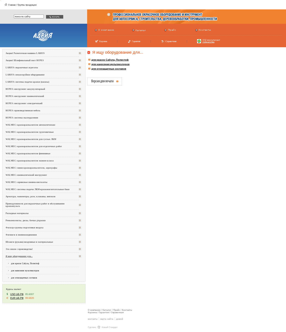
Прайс (116, 310)
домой (119, 319)
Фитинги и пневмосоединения (21, 234)
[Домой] (6, 4)
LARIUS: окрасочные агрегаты (22, 67)
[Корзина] (97, 42)
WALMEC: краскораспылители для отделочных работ (34, 146)
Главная (12, 5)
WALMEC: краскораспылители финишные (28, 153)
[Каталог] (133, 31)
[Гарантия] (129, 42)
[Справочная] (163, 42)
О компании (94, 310)
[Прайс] (165, 31)
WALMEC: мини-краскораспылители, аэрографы (31, 168)
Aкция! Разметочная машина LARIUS (25, 53)
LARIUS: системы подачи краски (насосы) (27, 82)
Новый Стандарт (110, 327)
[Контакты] (196, 31)
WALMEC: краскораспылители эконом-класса (30, 160)
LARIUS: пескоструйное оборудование (25, 74)
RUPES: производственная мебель (23, 110)
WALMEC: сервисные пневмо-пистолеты (26, 182)
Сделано (92, 327)
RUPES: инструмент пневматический (25, 96)
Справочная (171, 41)
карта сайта (106, 319)
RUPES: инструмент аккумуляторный (25, 89)
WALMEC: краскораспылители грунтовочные (30, 132)
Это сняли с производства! (19, 249)
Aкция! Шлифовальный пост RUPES (25, 60)
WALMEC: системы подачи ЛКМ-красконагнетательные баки (37, 189)
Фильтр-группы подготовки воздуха (24, 227)
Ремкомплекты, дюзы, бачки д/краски (26, 220)
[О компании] (96, 31)
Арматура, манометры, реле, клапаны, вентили (30, 196)
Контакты (127, 310)
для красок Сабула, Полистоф (25, 263)
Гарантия (136, 41)
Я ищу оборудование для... (19, 256)
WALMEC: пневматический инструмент (26, 175)
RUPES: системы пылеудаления (22, 117)
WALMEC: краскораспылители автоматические (30, 125)
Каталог (107, 310)
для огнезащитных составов (24, 277)
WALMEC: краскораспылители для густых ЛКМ (31, 139)
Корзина (103, 41)
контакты (92, 319)
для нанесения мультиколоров (25, 270)
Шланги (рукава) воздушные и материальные (29, 242)
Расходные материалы (17, 213)
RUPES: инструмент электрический (24, 103)
